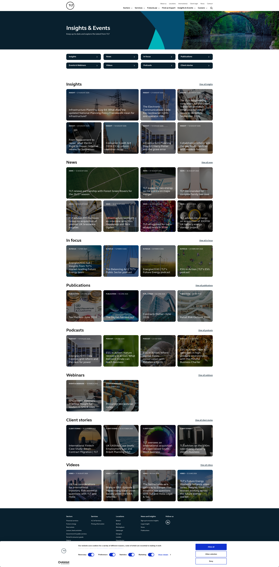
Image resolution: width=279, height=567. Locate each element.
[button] (128, 8)
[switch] (112, 554)
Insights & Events (185, 8)
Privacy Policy (102, 548)
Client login (194, 4)
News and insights (148, 516)
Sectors (126, 8)
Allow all (211, 547)
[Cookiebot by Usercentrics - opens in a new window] (63, 562)
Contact (210, 4)
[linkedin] (168, 522)
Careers (201, 8)
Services (138, 8)
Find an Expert (168, 8)
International (182, 4)
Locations (172, 4)
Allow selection (211, 554)
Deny (211, 561)
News (202, 4)
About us (163, 4)
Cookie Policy (117, 548)
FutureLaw (152, 8)
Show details (163, 555)
